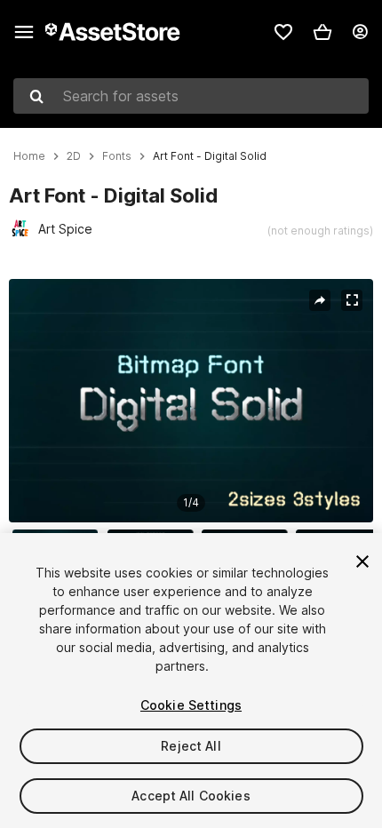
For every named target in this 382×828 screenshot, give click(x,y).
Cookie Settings (191, 705)
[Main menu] (24, 32)
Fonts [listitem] (116, 156)
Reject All (190, 745)
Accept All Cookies (191, 795)
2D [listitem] (74, 156)
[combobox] (191, 96)
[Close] (362, 561)
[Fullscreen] (351, 300)
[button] (322, 32)
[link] (283, 32)
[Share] (319, 300)
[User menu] (360, 32)
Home (29, 156)
